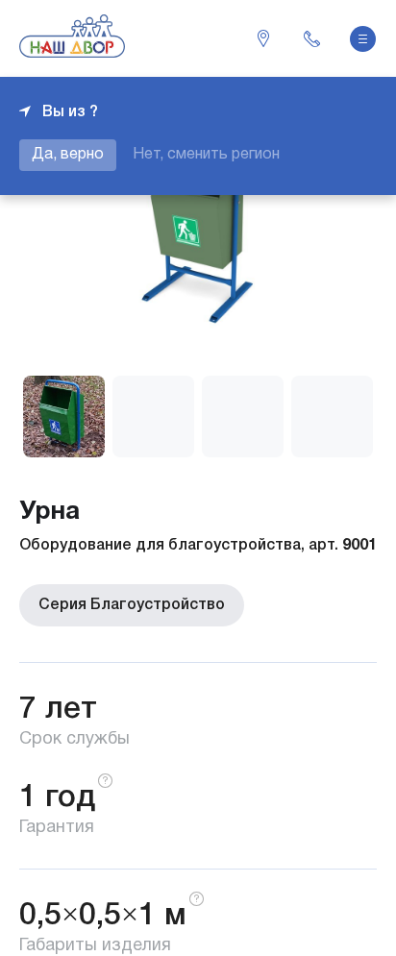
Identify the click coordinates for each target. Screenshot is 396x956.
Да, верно (68, 154)
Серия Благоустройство (131, 605)
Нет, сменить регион (206, 154)
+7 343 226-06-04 (311, 38)
